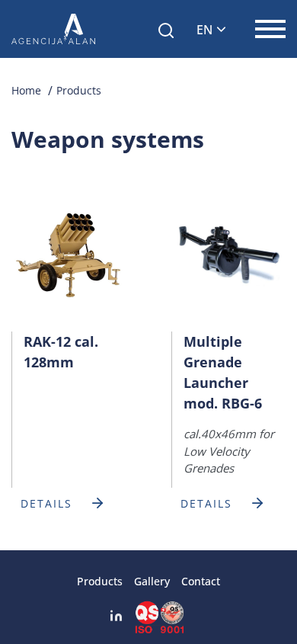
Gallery (152, 581)
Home (26, 90)
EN (204, 29)
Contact (200, 581)
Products (78, 90)
